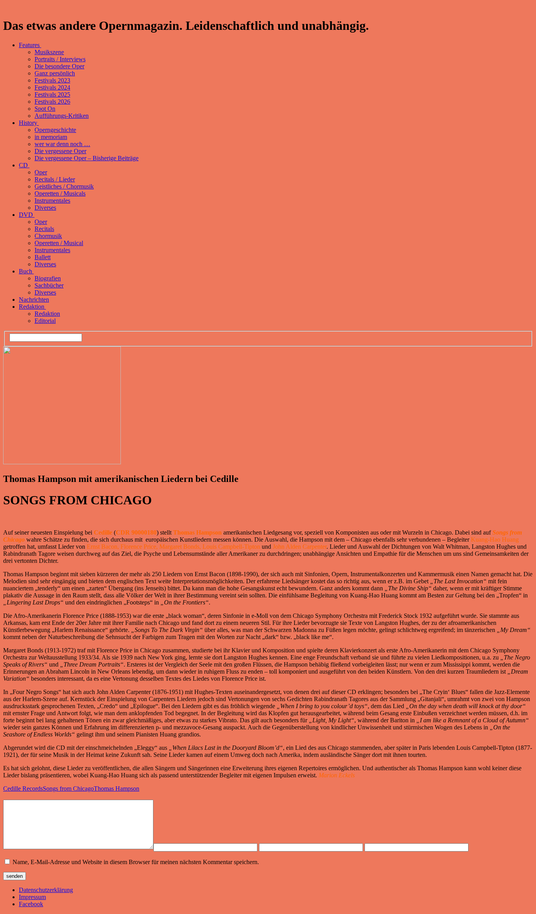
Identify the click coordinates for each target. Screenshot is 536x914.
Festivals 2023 (52, 80)
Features (30, 45)
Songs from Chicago (68, 788)
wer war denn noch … (62, 144)
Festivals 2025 (52, 94)
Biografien (48, 278)
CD (24, 165)
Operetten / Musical (59, 243)
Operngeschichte (55, 129)
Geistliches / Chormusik (64, 186)
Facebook (31, 904)
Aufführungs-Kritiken (62, 115)
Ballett (43, 257)
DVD (27, 214)
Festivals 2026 (52, 101)
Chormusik (48, 236)
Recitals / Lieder (55, 179)
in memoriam (51, 137)
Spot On (45, 108)
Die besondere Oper (59, 66)
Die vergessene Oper (60, 151)
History (29, 122)
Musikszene (49, 52)
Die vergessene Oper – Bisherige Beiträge (87, 158)
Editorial (45, 320)
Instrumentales (52, 200)
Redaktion (32, 306)
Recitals (44, 228)
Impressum (32, 897)
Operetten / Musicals (60, 193)
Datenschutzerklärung (46, 890)
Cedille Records (23, 788)
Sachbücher (49, 285)
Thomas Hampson (116, 788)
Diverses (45, 207)
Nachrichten (34, 299)
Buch (26, 271)
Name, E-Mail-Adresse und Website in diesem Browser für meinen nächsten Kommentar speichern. (136, 862)
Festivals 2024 (52, 87)
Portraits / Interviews (60, 59)
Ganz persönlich (55, 73)
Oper (41, 172)
